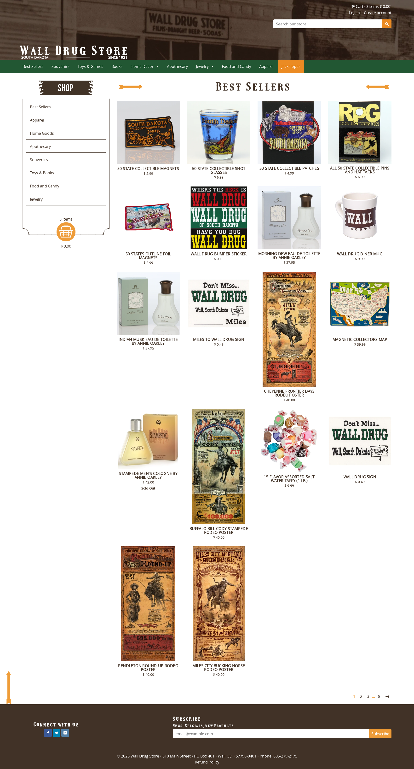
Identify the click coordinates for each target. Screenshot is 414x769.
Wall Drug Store (75, 50)
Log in (354, 12)
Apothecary (177, 66)
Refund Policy (207, 762)
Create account (377, 12)
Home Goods (42, 133)
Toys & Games (90, 66)
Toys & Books (42, 172)
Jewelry (203, 66)
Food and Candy (236, 66)
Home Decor (143, 66)
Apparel (266, 66)
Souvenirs (60, 66)
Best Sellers (33, 66)
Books (116, 66)
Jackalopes (291, 66)
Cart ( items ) (373, 6)
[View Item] (148, 132)
